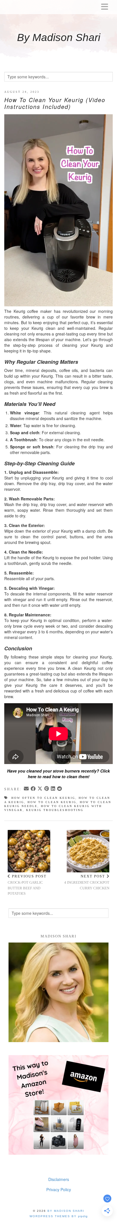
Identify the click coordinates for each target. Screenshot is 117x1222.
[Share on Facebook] (33, 789)
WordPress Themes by (59, 1216)
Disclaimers (58, 1179)
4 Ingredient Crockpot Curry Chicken (86, 882)
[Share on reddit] (60, 789)
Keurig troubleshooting (54, 810)
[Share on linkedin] (53, 789)
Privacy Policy (58, 1189)
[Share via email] (26, 789)
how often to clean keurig (43, 797)
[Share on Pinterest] (47, 789)
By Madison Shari (58, 37)
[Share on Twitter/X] (40, 789)
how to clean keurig (52, 802)
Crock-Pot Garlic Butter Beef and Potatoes (27, 885)
